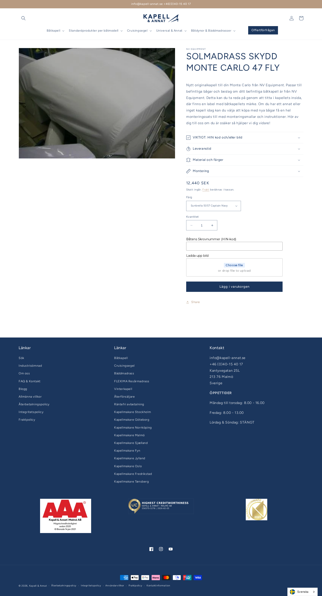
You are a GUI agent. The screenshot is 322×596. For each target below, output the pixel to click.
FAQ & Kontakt (30, 381)
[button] (23, 18)
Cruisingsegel (124, 366)
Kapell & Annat (38, 585)
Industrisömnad (30, 366)
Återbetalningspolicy (34, 404)
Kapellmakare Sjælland (131, 443)
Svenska (303, 591)
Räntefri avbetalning (129, 404)
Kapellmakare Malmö (129, 435)
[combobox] (302, 592)
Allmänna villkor (30, 397)
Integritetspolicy (31, 412)
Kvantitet (192, 216)
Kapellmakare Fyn (127, 450)
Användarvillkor (114, 585)
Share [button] (195, 302)
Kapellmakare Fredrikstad (133, 474)
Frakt (205, 189)
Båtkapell (121, 358)
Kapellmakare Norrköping (133, 427)
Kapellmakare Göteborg (131, 420)
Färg (189, 197)
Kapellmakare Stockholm (132, 412)
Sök (21, 358)
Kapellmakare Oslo (128, 466)
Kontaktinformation (158, 585)
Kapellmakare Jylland (129, 458)
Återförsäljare (124, 397)
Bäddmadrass (124, 373)
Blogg (23, 389)
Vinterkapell (123, 389)
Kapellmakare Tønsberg (131, 481)
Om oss (24, 373)
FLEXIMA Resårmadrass (131, 381)
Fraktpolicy (27, 420)
